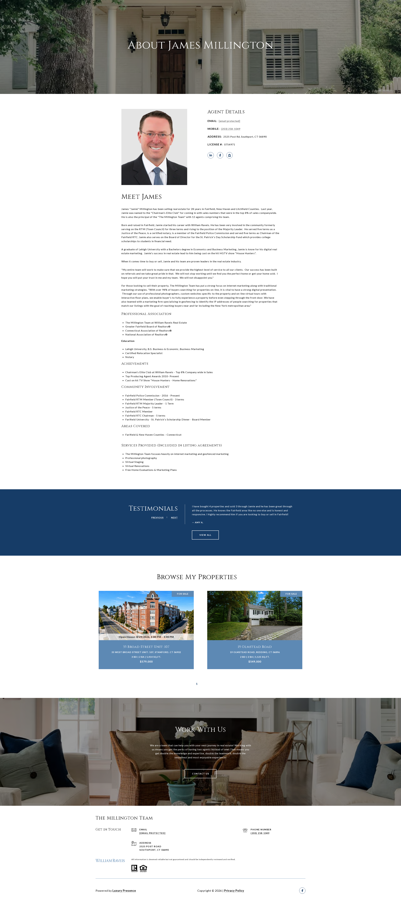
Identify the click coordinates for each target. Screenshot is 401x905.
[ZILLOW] (229, 155)
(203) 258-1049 (230, 128)
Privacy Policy (234, 890)
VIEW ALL (205, 535)
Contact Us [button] (200, 773)
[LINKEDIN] (211, 155)
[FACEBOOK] (220, 155)
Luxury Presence (124, 890)
